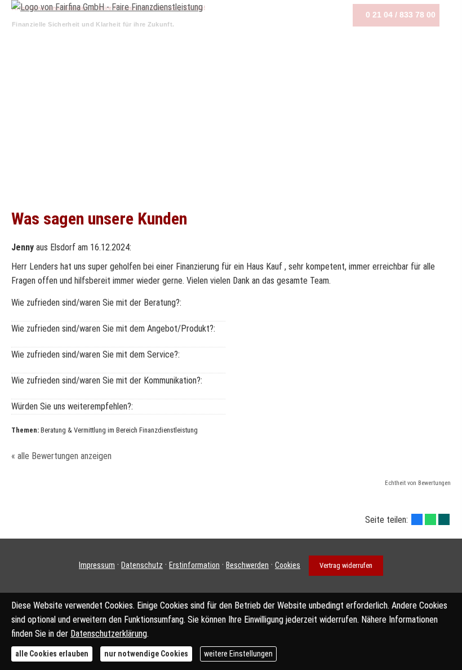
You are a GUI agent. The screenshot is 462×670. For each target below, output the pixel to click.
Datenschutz (142, 565)
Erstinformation (194, 565)
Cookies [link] (287, 565)
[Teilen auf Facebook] (417, 519)
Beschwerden (247, 565)
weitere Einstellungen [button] (238, 653)
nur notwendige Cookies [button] (146, 653)
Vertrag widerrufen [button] (345, 565)
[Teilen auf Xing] (444, 519)
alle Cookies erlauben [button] (51, 653)
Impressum (97, 565)
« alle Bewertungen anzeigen (61, 456)
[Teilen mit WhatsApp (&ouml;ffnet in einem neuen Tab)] (430, 519)
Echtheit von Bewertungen (418, 483)
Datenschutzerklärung (108, 633)
